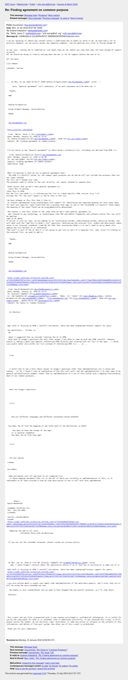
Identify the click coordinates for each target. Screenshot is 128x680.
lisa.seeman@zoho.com (35, 25)
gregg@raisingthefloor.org (41, 296)
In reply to (65, 18)
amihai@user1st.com (47, 301)
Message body (30, 15)
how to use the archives (25, 669)
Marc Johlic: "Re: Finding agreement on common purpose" (50, 658)
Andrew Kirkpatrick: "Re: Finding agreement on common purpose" (49, 655)
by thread (54, 666)
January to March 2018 (67, 4)
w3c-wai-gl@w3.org (46, 4)
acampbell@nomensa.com (44, 294)
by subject (63, 666)
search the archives (46, 669)
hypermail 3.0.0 (39, 673)
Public (32, 4)
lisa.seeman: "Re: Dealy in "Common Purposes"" (46, 650)
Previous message (51, 18)
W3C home (10, 4)
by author (74, 666)
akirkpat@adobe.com (37, 31)
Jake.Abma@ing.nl (92, 296)
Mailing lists (22, 4)
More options (54, 15)
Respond (43, 15)
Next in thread (77, 18)
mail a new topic (52, 663)
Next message (34, 18)
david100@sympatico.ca (45, 289)
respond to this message (33, 663)
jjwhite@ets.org (33, 33)
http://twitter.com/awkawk (20, 130)
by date (45, 666)
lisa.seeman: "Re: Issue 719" (41, 653)
